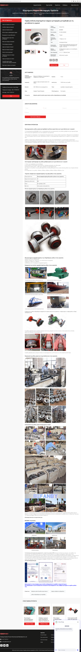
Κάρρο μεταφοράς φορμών (7, 49)
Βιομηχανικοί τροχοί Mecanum (8, 35)
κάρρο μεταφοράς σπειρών (7, 46)
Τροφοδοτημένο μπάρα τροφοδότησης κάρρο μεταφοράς (9, 62)
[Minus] (78, 622)
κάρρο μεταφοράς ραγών (7, 29)
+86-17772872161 (15, 89)
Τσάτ (11, 96)
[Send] (78, 650)
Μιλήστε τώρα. (54, 65)
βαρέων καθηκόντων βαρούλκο (58, 591)
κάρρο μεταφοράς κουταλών (8, 58)
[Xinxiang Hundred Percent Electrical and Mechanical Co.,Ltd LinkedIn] (75, 1)
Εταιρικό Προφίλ (43, 634)
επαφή (41, 642)
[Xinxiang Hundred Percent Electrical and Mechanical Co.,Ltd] (4, 5)
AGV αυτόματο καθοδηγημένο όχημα (9, 32)
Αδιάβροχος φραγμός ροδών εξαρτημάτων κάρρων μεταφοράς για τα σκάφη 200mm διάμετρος (44, 620)
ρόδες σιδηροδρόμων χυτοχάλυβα (38, 594)
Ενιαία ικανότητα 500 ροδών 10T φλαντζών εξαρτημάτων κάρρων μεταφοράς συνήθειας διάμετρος (73, 620)
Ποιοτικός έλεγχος (43, 639)
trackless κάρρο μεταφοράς (8, 27)
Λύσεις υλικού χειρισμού (7, 52)
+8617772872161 (10, 92)
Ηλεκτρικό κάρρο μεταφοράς (8, 41)
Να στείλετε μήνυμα (35, 116)
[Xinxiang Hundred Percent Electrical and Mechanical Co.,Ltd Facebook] (71, 1)
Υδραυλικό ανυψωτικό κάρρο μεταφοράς (8, 55)
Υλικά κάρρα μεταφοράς (7, 44)
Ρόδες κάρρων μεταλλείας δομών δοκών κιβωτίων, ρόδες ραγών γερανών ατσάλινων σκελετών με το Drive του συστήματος (58, 620)
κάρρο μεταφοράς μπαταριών (8, 24)
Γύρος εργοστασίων (44, 637)
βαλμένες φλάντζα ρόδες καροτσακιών (39, 591)
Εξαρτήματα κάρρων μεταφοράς (26, 13)
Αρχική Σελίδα (15, 13)
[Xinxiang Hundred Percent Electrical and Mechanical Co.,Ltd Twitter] (73, 1)
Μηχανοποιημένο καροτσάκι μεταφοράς (8, 38)
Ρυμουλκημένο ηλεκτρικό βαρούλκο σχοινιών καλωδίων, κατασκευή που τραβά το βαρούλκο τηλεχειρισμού (29, 620)
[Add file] (56, 650)
